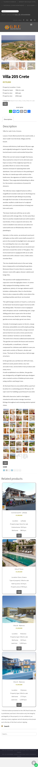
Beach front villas (15, 100)
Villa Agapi (31, 5)
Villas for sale (30, 100)
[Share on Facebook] (15, 470)
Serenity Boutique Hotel (27, 1)
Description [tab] (8, 119)
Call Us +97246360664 (8, 750)
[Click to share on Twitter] (12, 470)
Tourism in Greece (9, 1)
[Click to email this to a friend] (9, 470)
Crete (24, 100)
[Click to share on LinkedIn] (4, 470)
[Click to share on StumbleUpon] (20, 470)
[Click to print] (7, 470)
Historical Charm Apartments (13, 5)
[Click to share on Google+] (17, 470)
